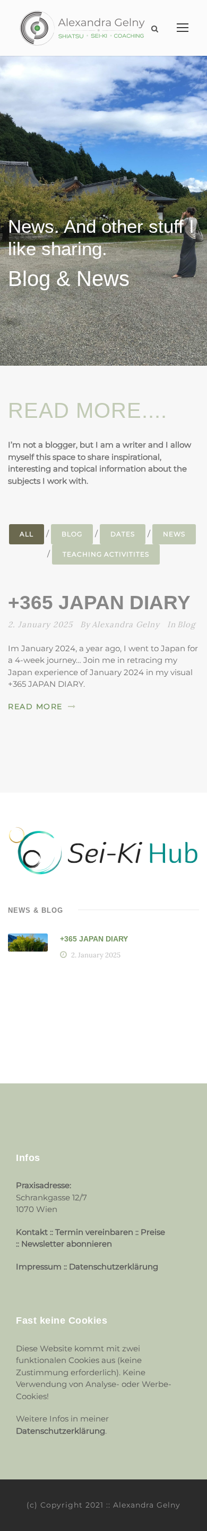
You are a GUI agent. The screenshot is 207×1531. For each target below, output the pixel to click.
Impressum (40, 1266)
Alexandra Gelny (126, 624)
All (26, 534)
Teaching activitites (106, 554)
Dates (122, 534)
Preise (153, 1232)
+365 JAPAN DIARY (99, 602)
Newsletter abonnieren (66, 1244)
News (174, 534)
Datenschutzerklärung (113, 1266)
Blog (72, 534)
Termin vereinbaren (94, 1232)
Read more (35, 706)
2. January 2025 (40, 624)
